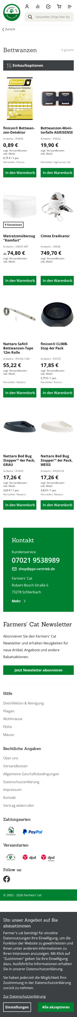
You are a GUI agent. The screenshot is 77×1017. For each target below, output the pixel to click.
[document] (38, 964)
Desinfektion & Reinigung (23, 703)
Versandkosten (15, 766)
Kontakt (9, 797)
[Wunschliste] (48, 6)
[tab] (38, 65)
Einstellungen (17, 1007)
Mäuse (8, 735)
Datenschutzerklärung (21, 782)
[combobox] (49, 17)
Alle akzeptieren (56, 1007)
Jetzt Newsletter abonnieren (39, 670)
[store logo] (11, 12)
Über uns (10, 758)
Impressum (12, 789)
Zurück (10, 29)
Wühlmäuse (12, 719)
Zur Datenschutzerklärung (24, 996)
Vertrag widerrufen (18, 805)
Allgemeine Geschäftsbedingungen (31, 774)
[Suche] (30, 17)
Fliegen (9, 711)
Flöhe (7, 727)
